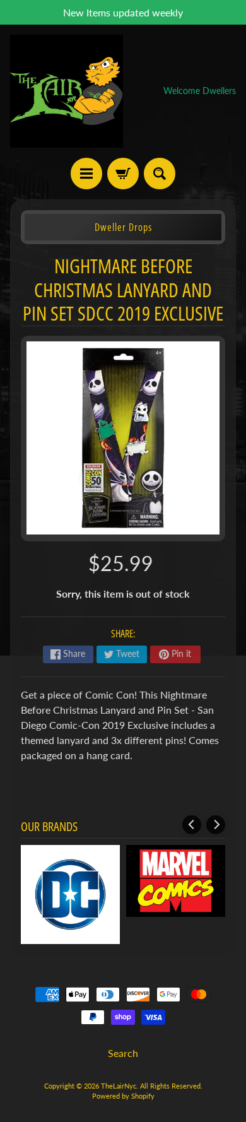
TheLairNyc (118, 1086)
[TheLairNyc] (66, 91)
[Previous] (191, 824)
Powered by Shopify (123, 1096)
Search (123, 1053)
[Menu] (86, 173)
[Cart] (123, 173)
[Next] (215, 824)
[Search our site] (159, 173)
